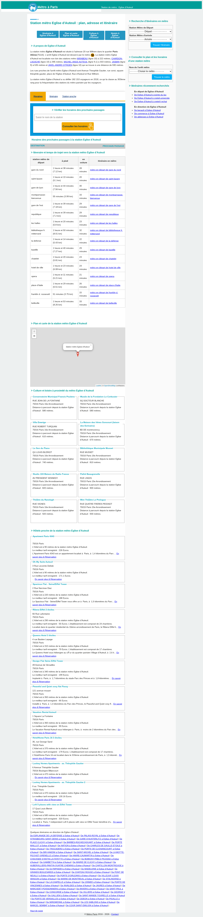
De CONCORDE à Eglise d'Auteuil (62, 892)
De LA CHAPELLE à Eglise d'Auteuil (63, 882)
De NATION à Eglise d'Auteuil (71, 845)
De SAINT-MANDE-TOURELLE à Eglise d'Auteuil (102, 895)
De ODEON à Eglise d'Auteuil (90, 899)
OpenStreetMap (109, 385)
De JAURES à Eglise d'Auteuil (107, 885)
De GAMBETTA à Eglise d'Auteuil (55, 862)
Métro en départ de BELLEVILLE (103, 303)
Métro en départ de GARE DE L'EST (105, 205)
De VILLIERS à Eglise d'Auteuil (94, 892)
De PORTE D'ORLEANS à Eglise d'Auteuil (76, 875)
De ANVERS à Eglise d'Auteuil (90, 889)
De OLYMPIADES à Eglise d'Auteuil (62, 869)
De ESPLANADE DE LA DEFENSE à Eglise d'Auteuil (54, 835)
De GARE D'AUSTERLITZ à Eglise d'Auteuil (97, 839)
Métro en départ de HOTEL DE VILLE (105, 267)
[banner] (45, 7)
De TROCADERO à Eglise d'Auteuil (62, 849)
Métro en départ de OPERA (102, 276)
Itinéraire (53, 96)
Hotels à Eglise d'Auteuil (115, 35)
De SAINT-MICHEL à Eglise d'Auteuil (91, 852)
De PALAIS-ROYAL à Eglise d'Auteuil (98, 835)
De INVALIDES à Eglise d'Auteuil (75, 885)
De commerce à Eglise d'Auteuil (149, 113)
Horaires (38, 96)
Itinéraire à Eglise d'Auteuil (48, 34)
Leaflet (98, 385)
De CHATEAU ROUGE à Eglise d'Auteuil (91, 872)
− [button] (34, 336)
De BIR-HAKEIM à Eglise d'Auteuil (56, 852)
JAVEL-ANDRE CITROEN (60, 65)
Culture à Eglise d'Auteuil (93, 35)
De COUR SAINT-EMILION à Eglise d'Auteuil (87, 905)
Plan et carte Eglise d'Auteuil (71, 34)
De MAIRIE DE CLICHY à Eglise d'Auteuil (92, 862)
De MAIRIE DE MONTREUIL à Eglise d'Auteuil (79, 879)
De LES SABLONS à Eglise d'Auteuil (98, 902)
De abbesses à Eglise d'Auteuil (148, 117)
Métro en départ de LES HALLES (104, 223)
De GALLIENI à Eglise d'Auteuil (62, 895)
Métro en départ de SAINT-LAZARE (105, 179)
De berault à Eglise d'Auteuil (147, 110)
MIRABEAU (82, 58)
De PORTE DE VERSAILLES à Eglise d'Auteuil (53, 899)
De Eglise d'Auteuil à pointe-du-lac (150, 95)
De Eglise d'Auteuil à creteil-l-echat (150, 101)
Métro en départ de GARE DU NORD (105, 170)
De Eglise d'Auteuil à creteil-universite (152, 98)
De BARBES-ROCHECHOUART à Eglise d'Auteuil (86, 842)
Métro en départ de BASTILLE (102, 250)
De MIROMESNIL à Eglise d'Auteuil (62, 902)
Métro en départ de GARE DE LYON (105, 187)
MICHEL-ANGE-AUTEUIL (76, 62)
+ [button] (34, 331)
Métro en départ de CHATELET (103, 258)
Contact (115, 914)
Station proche (69, 96)
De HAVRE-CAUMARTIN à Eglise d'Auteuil (89, 855)
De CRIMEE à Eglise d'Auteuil (96, 882)
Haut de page (36, 911)
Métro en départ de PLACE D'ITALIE (105, 285)
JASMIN (115, 62)
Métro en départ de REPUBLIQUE (104, 214)
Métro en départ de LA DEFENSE (104, 241)
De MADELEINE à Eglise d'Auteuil (97, 869)
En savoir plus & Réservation (48, 579)
